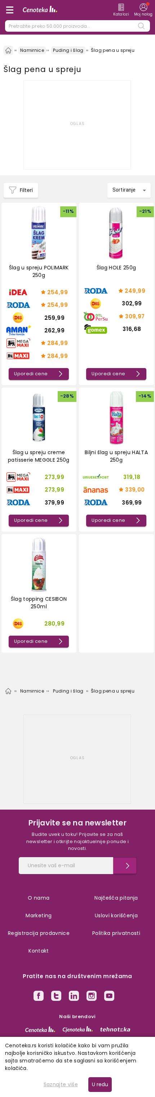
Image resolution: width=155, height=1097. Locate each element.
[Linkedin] (74, 997)
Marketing (39, 915)
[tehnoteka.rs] (115, 1029)
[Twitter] (56, 997)
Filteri (26, 190)
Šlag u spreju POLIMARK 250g (39, 271)
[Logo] (40, 10)
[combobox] (129, 190)
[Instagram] (92, 997)
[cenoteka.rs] (40, 1029)
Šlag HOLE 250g (116, 267)
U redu (100, 1084)
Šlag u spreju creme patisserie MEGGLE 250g (39, 456)
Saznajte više (61, 1084)
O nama (38, 897)
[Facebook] (39, 997)
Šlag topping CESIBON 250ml (39, 602)
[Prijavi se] (124, 866)
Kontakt (38, 950)
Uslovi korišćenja (116, 915)
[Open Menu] (9, 10)
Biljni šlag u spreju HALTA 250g (116, 456)
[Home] (8, 50)
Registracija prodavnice (39, 933)
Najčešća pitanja (116, 897)
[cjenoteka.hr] (78, 1029)
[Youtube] (109, 997)
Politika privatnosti (116, 933)
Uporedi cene (31, 374)
